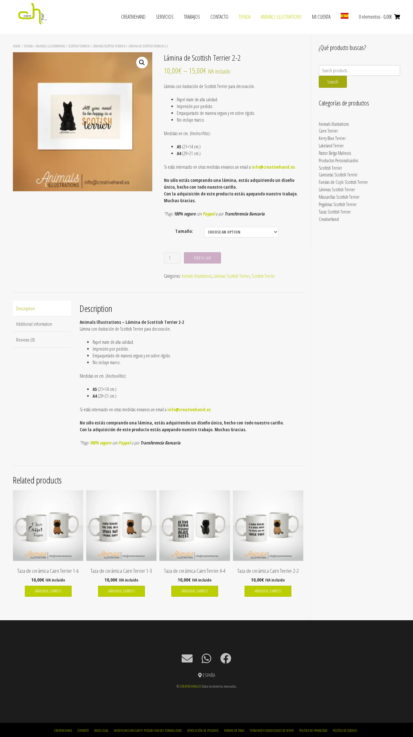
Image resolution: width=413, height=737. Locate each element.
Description (25, 308)
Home (17, 46)
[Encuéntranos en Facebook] (225, 658)
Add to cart (202, 257)
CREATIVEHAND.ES (190, 686)
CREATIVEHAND (133, 16)
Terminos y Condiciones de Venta (272, 730)
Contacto (83, 730)
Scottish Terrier (78, 46)
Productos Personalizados (338, 160)
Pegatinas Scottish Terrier (338, 204)
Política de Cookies (345, 730)
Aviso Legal (101, 730)
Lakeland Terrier (331, 146)
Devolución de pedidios (202, 730)
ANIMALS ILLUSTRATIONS (281, 16)
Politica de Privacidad (313, 730)
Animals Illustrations (50, 46)
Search (332, 81)
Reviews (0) (25, 339)
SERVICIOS (165, 16)
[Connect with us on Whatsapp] (206, 658)
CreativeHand (329, 219)
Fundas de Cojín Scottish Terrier (343, 182)
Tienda (244, 16)
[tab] (42, 308)
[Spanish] (345, 17)
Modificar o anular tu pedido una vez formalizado (148, 730)
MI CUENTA (321, 16)
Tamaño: (184, 231)
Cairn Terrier (328, 131)
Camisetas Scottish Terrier (338, 175)
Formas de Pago (234, 730)
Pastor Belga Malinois (335, 153)
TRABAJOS (192, 16)
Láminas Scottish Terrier (109, 46)
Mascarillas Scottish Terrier (339, 197)
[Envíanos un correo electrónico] (187, 658)
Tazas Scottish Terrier (335, 212)
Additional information (34, 324)
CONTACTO (219, 16)
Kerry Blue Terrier (332, 138)
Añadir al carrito (48, 591)
